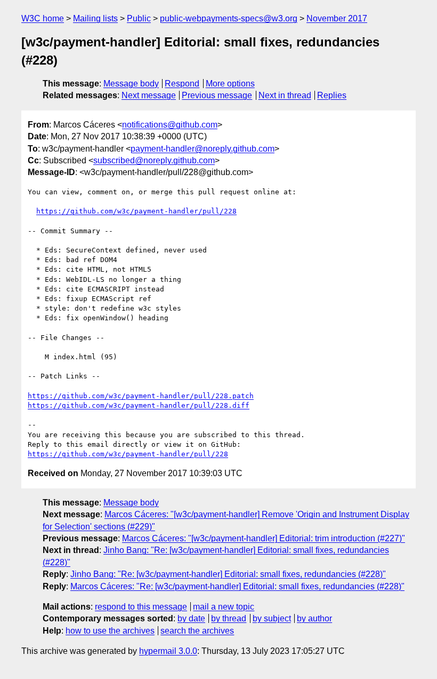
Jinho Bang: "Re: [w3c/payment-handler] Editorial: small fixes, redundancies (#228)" (228, 574)
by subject (272, 618)
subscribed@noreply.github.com (154, 160)
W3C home (42, 18)
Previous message (217, 95)
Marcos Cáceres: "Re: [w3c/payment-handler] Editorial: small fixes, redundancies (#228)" (237, 586)
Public (139, 18)
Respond (182, 83)
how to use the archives (110, 630)
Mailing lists (95, 18)
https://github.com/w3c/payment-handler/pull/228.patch (141, 396)
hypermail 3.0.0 (168, 651)
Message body (131, 83)
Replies (331, 95)
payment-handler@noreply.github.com (202, 148)
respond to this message (141, 606)
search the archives (197, 630)
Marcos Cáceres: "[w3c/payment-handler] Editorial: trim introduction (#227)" (263, 538)
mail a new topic (223, 606)
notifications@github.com (169, 124)
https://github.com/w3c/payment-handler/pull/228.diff (138, 405)
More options (230, 83)
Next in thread (284, 95)
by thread (228, 618)
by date (191, 618)
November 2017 (336, 18)
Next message (149, 95)
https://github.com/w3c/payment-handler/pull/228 (136, 211)
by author (314, 618)
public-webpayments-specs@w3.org (228, 18)
